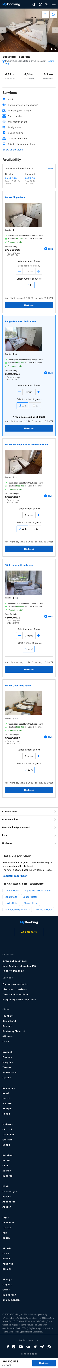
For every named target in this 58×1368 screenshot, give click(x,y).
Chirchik (7, 1129)
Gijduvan (7, 1036)
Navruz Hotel (31, 903)
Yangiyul (7, 1263)
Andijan (7, 1108)
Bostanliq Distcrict (13, 1031)
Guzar (6, 1289)
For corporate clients (15, 984)
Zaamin (6, 1170)
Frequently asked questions (19, 999)
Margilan (7, 1062)
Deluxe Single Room (15, 197)
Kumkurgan (9, 1294)
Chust (6, 1165)
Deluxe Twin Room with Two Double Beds (26, 444)
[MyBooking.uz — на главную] (11, 4)
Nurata (6, 1160)
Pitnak (6, 1258)
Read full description (14, 875)
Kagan (6, 1237)
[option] (29, 30)
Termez (6, 1067)
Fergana (7, 1057)
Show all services (12, 149)
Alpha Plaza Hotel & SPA (38, 890)
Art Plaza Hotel (44, 909)
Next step (29, 305)
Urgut (5, 1217)
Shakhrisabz (9, 1072)
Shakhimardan (11, 1300)
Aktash (6, 1248)
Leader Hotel (30, 896)
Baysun (6, 1196)
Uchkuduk (8, 1222)
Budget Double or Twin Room (20, 321)
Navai (5, 1093)
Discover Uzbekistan (14, 989)
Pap (4, 1232)
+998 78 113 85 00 (13, 971)
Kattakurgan (9, 1191)
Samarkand (9, 1021)
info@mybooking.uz (14, 961)
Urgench (7, 1052)
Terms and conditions (15, 994)
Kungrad (7, 1175)
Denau (6, 1144)
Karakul (7, 1268)
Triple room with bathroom (19, 565)
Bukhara (7, 1026)
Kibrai (6, 1253)
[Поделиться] (53, 14)
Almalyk (7, 1279)
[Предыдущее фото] (3, 30)
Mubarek (7, 1124)
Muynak (7, 1284)
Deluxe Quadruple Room (18, 685)
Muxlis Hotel (11, 903)
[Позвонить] (47, 4)
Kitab (5, 1186)
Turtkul (6, 1227)
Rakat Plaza (10, 896)
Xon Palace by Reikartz (17, 909)
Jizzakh (7, 1103)
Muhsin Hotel (11, 890)
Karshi (6, 1098)
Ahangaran (9, 1201)
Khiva (5, 1041)
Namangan (8, 1088)
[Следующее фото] (55, 30)
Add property (29, 931)
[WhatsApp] (40, 4)
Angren (6, 1206)
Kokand (6, 1077)
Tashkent (7, 1015)
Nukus (6, 1113)
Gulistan (7, 1139)
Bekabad (7, 1155)
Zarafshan (8, 1134)
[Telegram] (33, 4)
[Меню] (54, 4)
